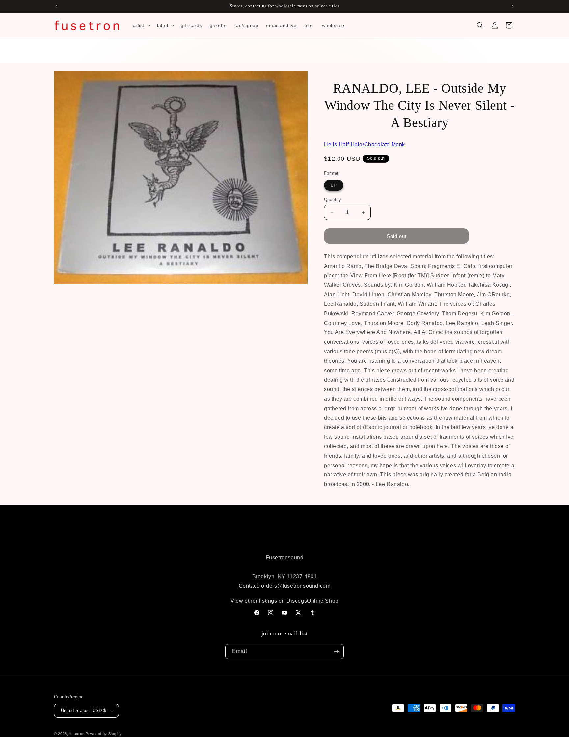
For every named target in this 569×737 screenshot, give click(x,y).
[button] (141, 25)
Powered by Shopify (104, 734)
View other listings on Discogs (268, 601)
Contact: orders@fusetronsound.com (285, 586)
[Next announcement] (512, 6)
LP (337, 186)
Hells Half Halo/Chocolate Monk (364, 144)
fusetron (77, 734)
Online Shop (323, 601)
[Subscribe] (336, 651)
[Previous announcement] (56, 6)
